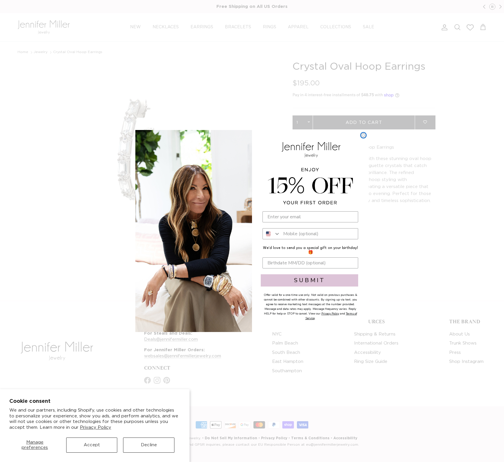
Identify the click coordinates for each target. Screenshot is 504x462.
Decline (149, 445)
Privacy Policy (95, 427)
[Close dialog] (363, 135)
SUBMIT (309, 280)
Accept (92, 445)
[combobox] (271, 234)
